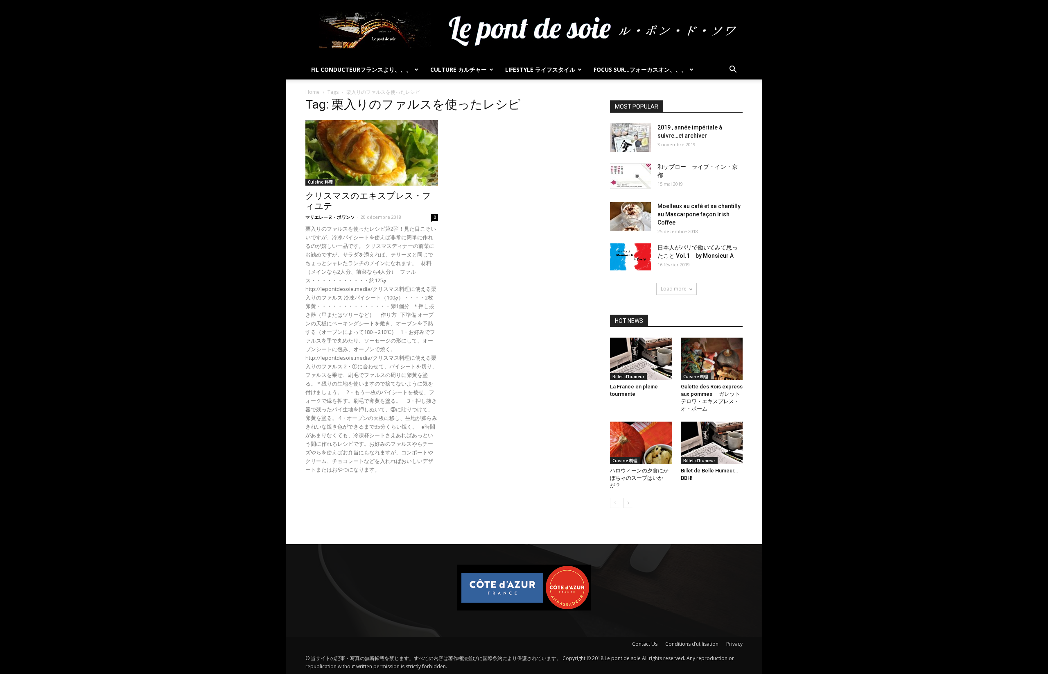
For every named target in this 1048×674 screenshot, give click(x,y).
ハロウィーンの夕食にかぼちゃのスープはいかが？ (639, 477)
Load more (674, 288)
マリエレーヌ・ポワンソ (330, 217)
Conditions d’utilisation (691, 643)
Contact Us (644, 643)
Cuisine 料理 (320, 182)
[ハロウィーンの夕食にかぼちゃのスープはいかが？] (641, 443)
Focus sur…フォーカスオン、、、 (640, 69)
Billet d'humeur (628, 376)
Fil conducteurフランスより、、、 (361, 69)
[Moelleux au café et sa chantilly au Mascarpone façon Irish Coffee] (630, 216)
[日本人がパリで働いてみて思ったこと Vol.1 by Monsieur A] (630, 256)
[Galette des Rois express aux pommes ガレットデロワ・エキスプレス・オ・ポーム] (712, 359)
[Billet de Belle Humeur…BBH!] (712, 443)
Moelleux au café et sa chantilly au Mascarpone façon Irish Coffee (699, 214)
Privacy (734, 643)
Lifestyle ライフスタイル (540, 69)
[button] (733, 70)
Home (312, 92)
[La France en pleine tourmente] (641, 359)
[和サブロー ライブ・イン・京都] (630, 177)
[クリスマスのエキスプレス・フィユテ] (371, 153)
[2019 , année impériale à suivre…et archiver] (630, 137)
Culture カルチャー (458, 69)
